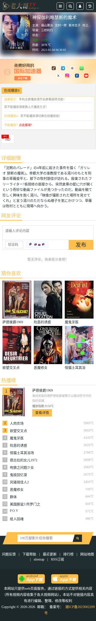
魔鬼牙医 (17, 438)
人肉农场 (17, 423)
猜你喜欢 (11, 273)
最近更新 (50, 554)
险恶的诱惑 (18, 445)
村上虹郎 (88, 25)
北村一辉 (61, 25)
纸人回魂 (17, 519)
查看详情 (42, 413)
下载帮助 (29, 554)
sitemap (39, 559)
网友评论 (11, 215)
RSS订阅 (57, 559)
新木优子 (74, 25)
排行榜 (68, 554)
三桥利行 (47, 30)
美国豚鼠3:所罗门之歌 (25, 504)
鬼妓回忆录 (18, 475)
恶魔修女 (17, 489)
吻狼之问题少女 (22, 467)
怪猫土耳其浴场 (22, 453)
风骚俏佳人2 (19, 482)
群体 (13, 497)
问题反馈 (9, 554)
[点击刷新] (37, 244)
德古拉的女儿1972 (23, 460)
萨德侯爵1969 (42, 390)
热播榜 (8, 380)
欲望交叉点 (18, 431)
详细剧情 (11, 158)
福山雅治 (47, 25)
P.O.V (14, 511)
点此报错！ (26, 125)
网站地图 (87, 554)
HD (7, 139)
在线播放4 (11, 90)
